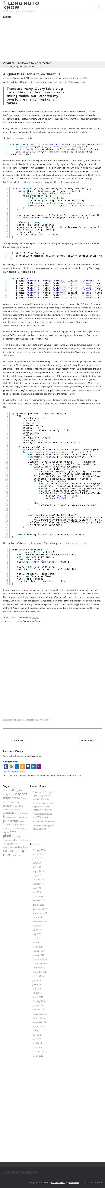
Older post (16, 740)
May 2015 (37, 1039)
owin (13, 832)
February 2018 (39, 900)
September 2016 (40, 971)
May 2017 (37, 938)
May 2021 (37, 858)
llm (25, 825)
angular (18, 789)
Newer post (88, 740)
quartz (18, 836)
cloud (17, 802)
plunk (19, 621)
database (8, 809)
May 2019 (37, 875)
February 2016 (39, 1001)
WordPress (74, 1182)
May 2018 (37, 892)
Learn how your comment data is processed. (61, 775)
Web (85, 78)
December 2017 (40, 908)
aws (24, 799)
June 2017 (37, 934)
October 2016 (39, 967)
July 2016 (37, 980)
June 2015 (37, 1034)
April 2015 (37, 1043)
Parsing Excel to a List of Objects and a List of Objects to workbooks (43, 806)
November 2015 (40, 1013)
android (7, 790)
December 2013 (40, 1051)
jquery (38, 719)
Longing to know (21, 5)
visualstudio (8, 847)
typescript (13, 844)
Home (5, 66)
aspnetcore (12, 797)
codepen (60, 78)
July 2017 (37, 930)
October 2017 (39, 917)
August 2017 (38, 925)
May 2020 (37, 867)
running (6, 840)
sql (4, 843)
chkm (12, 802)
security (16, 839)
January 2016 (38, 1005)
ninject (23, 828)
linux (21, 824)
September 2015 (40, 1022)
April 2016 (37, 992)
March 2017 (38, 946)
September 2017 (40, 921)
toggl (7, 844)
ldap (12, 825)
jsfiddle (6, 824)
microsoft (9, 828)
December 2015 (40, 1009)
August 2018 (38, 883)
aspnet (21, 793)
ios (26, 817)
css (21, 805)
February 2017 (39, 950)
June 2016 (37, 984)
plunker (78, 78)
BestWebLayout (58, 1182)
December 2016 (40, 959)
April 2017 (37, 942)
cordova (16, 806)
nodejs (6, 832)
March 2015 (38, 1047)
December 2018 (40, 879)
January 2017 (38, 955)
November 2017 (40, 913)
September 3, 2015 (21, 78)
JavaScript (69, 78)
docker (17, 810)
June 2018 (37, 888)
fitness (8, 817)
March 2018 (38, 896)
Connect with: (10, 761)
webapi (24, 847)
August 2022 (38, 854)
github (15, 817)
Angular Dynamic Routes (43, 821)
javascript (29, 719)
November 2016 (40, 963)
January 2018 (38, 904)
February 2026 (39, 850)
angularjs (50, 78)
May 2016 (37, 988)
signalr (25, 840)
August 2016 (38, 976)
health (21, 817)
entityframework (15, 815)
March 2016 (38, 997)
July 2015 (37, 1030)
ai (3, 790)
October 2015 (39, 1018)
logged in (19, 755)
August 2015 (38, 1026)
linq (16, 824)
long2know (38, 78)
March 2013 (38, 1055)
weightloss (17, 855)
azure (6, 802)
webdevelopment (14, 852)
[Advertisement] (52, 40)
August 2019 (38, 871)
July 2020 (37, 862)
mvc (18, 828)
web (17, 847)
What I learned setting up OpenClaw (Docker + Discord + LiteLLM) (43, 795)
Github (35, 617)
